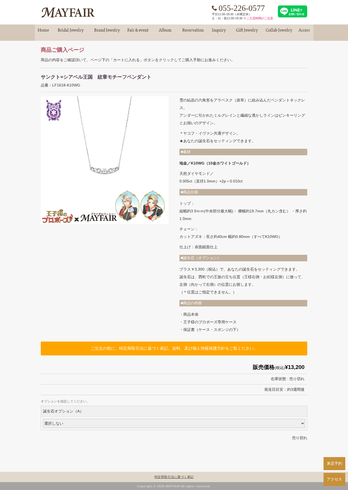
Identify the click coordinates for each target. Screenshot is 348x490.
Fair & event (137, 32)
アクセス (334, 479)
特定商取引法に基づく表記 (174, 477)
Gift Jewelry (247, 32)
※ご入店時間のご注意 (258, 18)
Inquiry (219, 32)
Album (165, 32)
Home (43, 32)
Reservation (193, 32)
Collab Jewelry (279, 32)
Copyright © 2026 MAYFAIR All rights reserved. (174, 486)
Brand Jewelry (107, 32)
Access (304, 32)
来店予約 (334, 463)
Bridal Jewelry (70, 32)
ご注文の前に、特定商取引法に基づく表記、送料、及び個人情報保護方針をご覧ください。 (174, 348)
